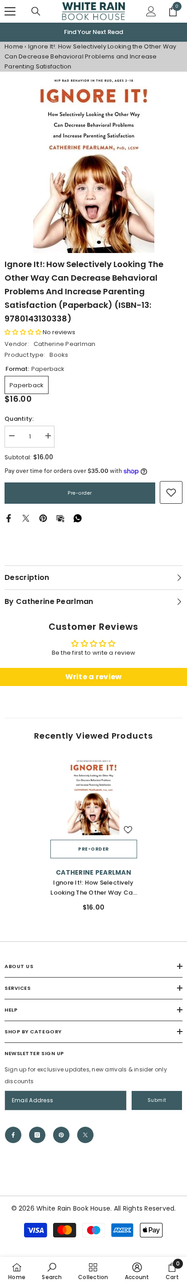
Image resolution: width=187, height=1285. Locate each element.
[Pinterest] (43, 518)
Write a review (93, 677)
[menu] (10, 11)
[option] (93, 32)
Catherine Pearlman (65, 344)
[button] (23, 332)
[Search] (35, 11)
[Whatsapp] (78, 518)
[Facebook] (9, 518)
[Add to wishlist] (128, 830)
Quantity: (19, 418)
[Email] (60, 518)
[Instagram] (37, 1135)
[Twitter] (26, 518)
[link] (171, 492)
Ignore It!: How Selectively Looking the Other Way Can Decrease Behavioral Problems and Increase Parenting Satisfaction (93, 888)
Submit (157, 1100)
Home (14, 46)
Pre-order (80, 493)
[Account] (151, 11)
